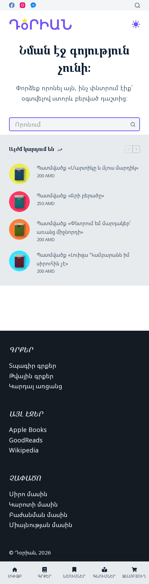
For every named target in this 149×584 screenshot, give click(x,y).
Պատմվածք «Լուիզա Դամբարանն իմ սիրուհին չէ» (83, 259)
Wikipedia (23, 450)
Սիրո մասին (28, 494)
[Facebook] (12, 5)
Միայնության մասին (40, 524)
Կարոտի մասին (33, 504)
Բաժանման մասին (38, 514)
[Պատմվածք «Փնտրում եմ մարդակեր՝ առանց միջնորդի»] (19, 229)
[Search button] (133, 124)
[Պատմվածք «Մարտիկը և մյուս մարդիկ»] (19, 173)
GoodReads (26, 440)
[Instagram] (22, 5)
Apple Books (28, 429)
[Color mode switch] (136, 24)
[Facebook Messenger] (33, 5)
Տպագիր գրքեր (32, 365)
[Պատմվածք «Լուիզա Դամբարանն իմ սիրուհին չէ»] (19, 261)
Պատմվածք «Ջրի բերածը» (70, 195)
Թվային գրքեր (31, 376)
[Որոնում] (137, 5)
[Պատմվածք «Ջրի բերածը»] (19, 201)
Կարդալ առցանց (35, 386)
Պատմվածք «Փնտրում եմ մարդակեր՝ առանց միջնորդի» (84, 227)
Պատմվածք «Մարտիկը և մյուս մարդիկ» (88, 167)
